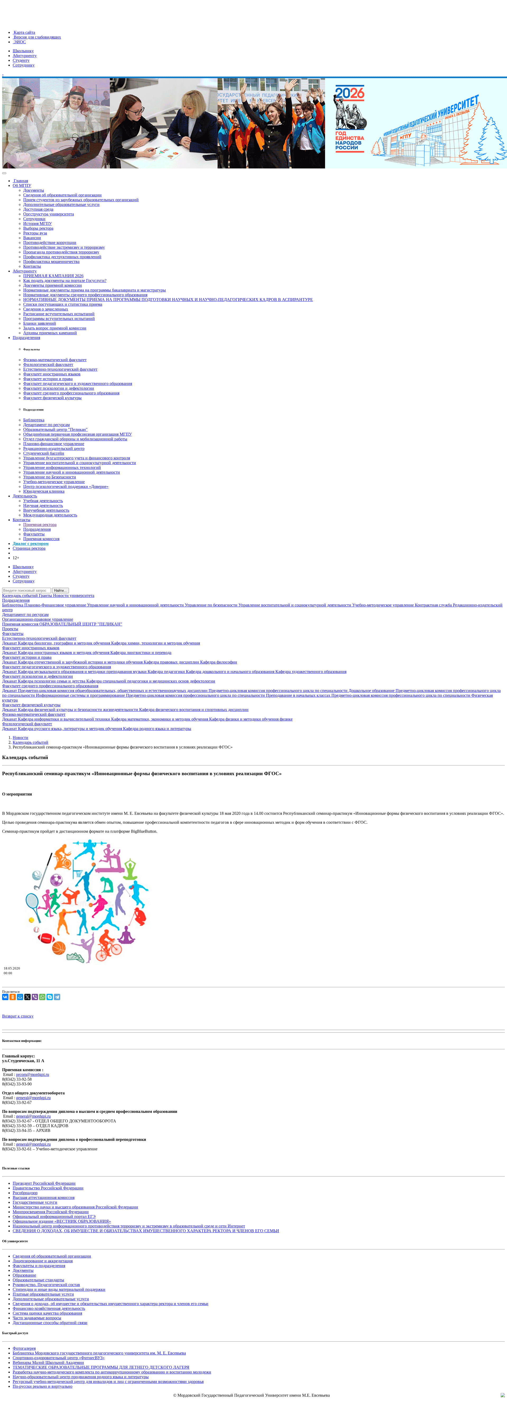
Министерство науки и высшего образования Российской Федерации (75, 1207)
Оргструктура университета (48, 214)
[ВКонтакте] (5, 997)
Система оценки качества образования (47, 1313)
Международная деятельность (50, 515)
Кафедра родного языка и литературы (157, 728)
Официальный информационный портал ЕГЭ (54, 1216)
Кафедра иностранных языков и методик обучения (64, 652)
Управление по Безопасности (49, 477)
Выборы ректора (38, 228)
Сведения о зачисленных (45, 309)
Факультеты (34, 534)
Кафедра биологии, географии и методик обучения (64, 643)
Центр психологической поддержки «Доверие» (66, 486)
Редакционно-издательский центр (53, 448)
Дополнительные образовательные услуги (61, 204)
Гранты (46, 595)
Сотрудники (34, 219)
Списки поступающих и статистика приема (62, 304)
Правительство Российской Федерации (48, 1188)
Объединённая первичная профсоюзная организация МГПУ (77, 434)
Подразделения (26, 337)
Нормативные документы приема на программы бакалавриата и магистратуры (94, 290)
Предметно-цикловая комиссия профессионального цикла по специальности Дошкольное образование (302, 690)
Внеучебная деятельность (46, 510)
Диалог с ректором (31, 543)
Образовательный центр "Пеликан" (55, 429)
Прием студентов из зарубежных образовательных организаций (81, 199)
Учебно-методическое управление (54, 481)
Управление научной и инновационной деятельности (71, 472)
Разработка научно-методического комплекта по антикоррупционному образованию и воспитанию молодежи (112, 1372)
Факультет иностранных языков (52, 374)
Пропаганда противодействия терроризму (61, 252)
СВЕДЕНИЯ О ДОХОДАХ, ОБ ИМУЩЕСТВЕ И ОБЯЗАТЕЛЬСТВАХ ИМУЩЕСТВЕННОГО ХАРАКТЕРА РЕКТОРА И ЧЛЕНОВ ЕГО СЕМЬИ (146, 1231)
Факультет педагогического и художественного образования (77, 383)
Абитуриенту (25, 55)
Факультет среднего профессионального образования (71, 393)
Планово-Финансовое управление (55, 605)
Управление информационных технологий (62, 467)
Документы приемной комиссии (52, 285)
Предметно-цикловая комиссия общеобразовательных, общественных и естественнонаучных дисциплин (113, 690)
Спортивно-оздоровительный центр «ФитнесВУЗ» (59, 1358)
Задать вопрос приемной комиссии (54, 328)
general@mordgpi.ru (33, 1097)
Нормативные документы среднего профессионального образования (85, 295)
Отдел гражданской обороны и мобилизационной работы (75, 439)
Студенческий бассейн (43, 453)
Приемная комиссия (41, 539)
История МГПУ (37, 223)
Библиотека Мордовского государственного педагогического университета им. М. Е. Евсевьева (99, 1353)
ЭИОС (19, 42)
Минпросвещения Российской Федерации (51, 1212)
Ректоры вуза (35, 233)
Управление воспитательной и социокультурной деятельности (79, 462)
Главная (20, 180)
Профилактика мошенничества (51, 261)
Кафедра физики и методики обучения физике (251, 719)
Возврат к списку (18, 1016)
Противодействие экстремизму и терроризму (64, 247)
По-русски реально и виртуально (42, 1386)
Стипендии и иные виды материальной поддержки (59, 1289)
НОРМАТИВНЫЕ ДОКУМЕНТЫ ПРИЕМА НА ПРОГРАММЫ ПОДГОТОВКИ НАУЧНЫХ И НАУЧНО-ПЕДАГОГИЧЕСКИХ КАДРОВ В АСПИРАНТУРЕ (168, 299)
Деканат (10, 643)
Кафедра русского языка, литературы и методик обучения (70, 728)
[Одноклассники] (13, 997)
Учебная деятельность (43, 500)
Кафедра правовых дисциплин (172, 662)
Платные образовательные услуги (43, 1294)
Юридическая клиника (43, 491)
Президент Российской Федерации (44, 1183)
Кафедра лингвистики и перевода (140, 652)
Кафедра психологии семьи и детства (52, 681)
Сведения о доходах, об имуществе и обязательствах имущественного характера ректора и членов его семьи (110, 1303)
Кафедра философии (218, 662)
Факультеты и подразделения (39, 1265)
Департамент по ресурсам (46, 424)
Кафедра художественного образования (310, 671)
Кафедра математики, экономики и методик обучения (160, 719)
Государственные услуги (35, 1202)
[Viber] (35, 997)
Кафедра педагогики (167, 671)
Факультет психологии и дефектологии (58, 388)
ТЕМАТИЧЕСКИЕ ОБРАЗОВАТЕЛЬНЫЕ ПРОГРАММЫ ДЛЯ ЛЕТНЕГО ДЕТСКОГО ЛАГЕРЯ (101, 1367)
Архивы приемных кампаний (50, 333)
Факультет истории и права (48, 379)
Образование (24, 1275)
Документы (33, 190)
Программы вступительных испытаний (59, 318)
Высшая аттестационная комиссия (43, 1197)
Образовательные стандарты (38, 1280)
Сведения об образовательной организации (62, 195)
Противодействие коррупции (49, 242)
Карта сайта (24, 32)
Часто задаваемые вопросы (37, 1318)
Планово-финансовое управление (53, 443)
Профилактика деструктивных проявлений (62, 257)
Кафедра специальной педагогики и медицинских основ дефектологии (150, 681)
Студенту (21, 60)
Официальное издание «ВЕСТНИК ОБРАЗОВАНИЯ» (62, 1221)
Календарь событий (20, 595)
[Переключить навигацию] (4, 173)
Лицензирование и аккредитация (43, 1261)
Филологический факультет (48, 364)
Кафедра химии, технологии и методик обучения (155, 643)
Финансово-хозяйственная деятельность (49, 1308)
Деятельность (25, 496)
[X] (27, 997)
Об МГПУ (22, 185)
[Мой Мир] (20, 997)
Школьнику (23, 51)
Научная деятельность (43, 505)
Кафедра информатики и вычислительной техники (64, 719)
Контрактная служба (434, 605)
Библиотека (33, 420)
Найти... (60, 590)
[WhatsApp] (42, 997)
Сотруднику (24, 65)
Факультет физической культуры (52, 398)
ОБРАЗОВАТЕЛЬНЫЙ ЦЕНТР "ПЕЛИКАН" (80, 624)
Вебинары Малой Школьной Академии (48, 1362)
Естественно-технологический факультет (60, 369)
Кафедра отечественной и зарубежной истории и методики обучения (81, 662)
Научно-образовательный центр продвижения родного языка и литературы (81, 1377)
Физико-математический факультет (55, 359)
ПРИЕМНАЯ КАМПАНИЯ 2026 (53, 276)
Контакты (32, 266)
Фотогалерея (24, 1348)
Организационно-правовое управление (37, 619)
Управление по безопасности (211, 605)
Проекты (10, 629)
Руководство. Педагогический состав (46, 1284)
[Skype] (49, 997)
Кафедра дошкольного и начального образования (230, 671)
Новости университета (73, 595)
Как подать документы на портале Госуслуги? (64, 280)
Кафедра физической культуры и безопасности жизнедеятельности (78, 709)
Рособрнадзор (25, 1193)
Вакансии (32, 238)
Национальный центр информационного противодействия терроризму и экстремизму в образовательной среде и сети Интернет (129, 1226)
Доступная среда (38, 209)
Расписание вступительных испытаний (59, 314)
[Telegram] (57, 997)
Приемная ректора (40, 524)
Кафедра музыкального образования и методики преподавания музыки (83, 671)
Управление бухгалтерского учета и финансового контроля (76, 458)
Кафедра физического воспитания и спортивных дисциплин (193, 709)
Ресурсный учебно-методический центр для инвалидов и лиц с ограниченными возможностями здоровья (108, 1381)
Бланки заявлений (39, 323)
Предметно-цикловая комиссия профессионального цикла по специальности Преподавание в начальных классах (228, 695)
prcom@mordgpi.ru (32, 1074)
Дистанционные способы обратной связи (50, 1322)
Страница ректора (29, 548)
